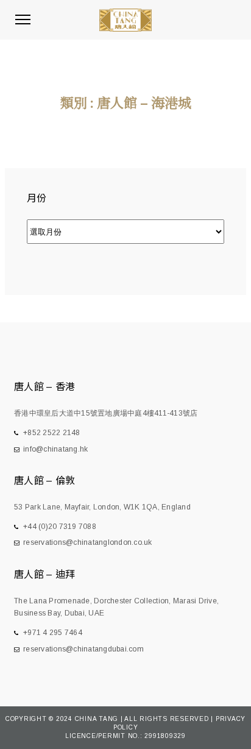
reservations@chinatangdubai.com (83, 649)
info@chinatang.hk (55, 449)
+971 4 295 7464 (52, 632)
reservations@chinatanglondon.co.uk (87, 542)
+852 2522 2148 (51, 432)
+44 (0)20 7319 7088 (59, 526)
